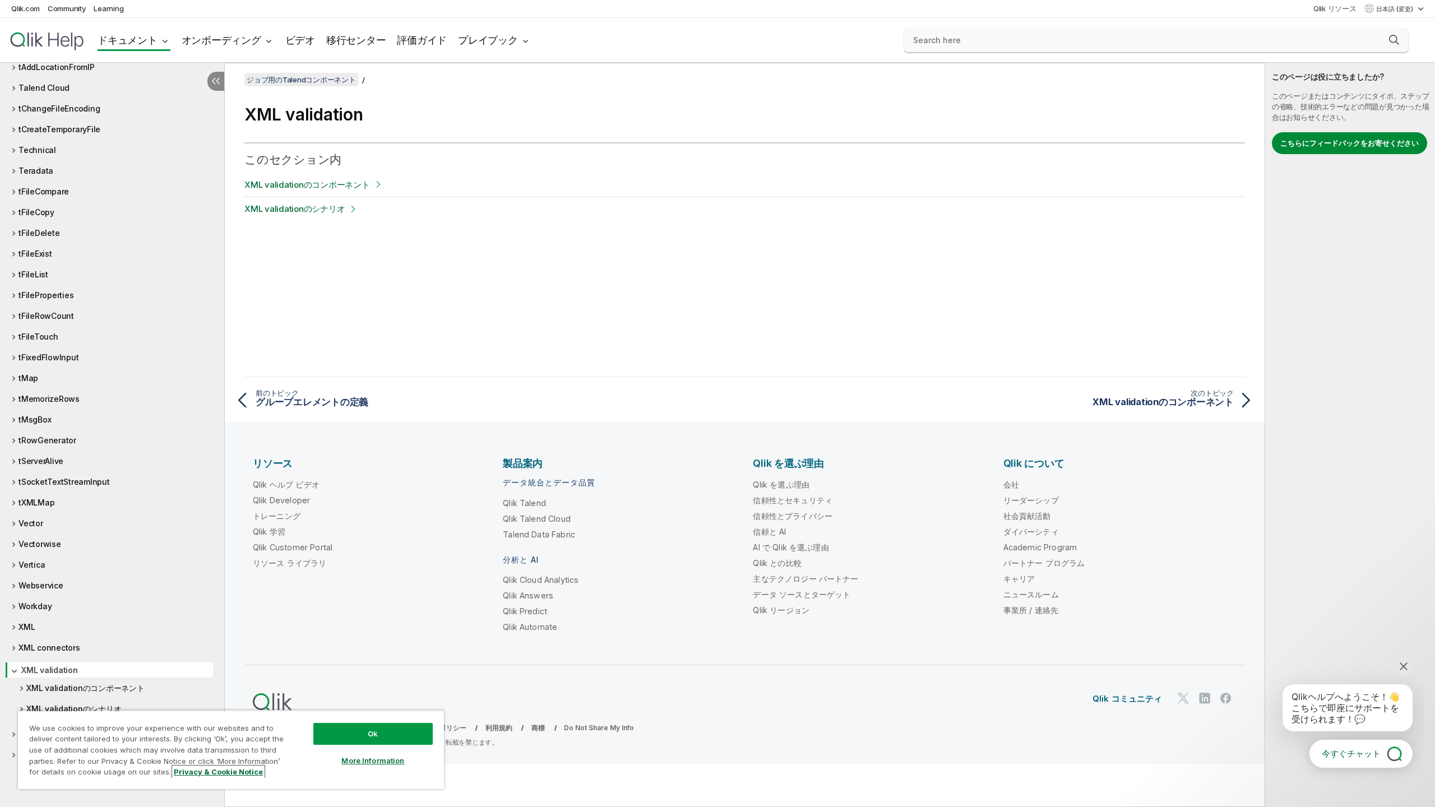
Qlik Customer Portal (292, 547)
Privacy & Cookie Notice (218, 771)
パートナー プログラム (1044, 563)
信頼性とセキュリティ (792, 500)
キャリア (1019, 578)
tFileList (33, 274)
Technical (37, 150)
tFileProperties (45, 295)
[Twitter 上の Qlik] (1183, 698)
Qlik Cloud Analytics (540, 580)
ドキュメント (128, 40)
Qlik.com (25, 8)
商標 (538, 727)
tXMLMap (36, 502)
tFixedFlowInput (48, 357)
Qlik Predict (525, 611)
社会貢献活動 (1027, 516)
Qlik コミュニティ (1128, 698)
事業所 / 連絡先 (1030, 610)
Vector (30, 523)
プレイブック (488, 40)
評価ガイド (422, 40)
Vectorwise (39, 544)
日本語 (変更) (1395, 9)
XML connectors (49, 647)
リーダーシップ (1031, 500)
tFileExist (35, 253)
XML (26, 627)
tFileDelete (38, 233)
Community (67, 8)
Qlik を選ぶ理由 (781, 484)
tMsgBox (34, 419)
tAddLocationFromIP (56, 67)
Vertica (31, 564)
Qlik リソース (1335, 8)
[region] (231, 749)
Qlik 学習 (269, 531)
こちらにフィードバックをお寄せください (1349, 142)
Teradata (35, 170)
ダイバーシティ (1031, 531)
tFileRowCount (46, 316)
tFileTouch (38, 336)
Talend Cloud (44, 87)
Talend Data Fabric (539, 534)
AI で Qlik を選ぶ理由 (790, 547)
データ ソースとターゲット (801, 594)
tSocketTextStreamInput (64, 481)
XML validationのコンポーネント (85, 688)
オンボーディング (221, 40)
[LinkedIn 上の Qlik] (1204, 698)
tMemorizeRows (49, 399)
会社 (1011, 484)
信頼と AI (769, 531)
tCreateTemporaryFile (59, 129)
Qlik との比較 (777, 563)
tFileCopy (36, 212)
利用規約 (499, 727)
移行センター (356, 40)
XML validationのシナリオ (73, 708)
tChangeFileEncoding (59, 108)
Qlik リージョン (781, 610)
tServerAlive (40, 461)
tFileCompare (43, 191)
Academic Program (1040, 547)
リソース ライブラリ (290, 563)
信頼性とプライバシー (792, 516)
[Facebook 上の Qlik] (1226, 698)
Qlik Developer (281, 500)
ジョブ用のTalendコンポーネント (301, 79)
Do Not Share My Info (599, 727)
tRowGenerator (47, 440)
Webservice (40, 585)
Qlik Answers (528, 595)
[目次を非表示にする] (215, 81)
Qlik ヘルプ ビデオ (286, 484)
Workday (35, 606)
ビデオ (300, 40)
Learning (108, 8)
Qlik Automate (530, 627)
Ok (373, 733)
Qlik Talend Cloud (537, 518)
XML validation (49, 670)
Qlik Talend (524, 503)
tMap (28, 378)
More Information (372, 760)
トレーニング (276, 516)
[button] (1394, 39)
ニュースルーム (1031, 594)
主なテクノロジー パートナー (805, 578)
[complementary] (1350, 435)
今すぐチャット (1351, 753)
